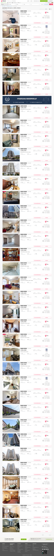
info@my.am (44, 546)
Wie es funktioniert (4, 548)
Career (3, 549)
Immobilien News (4, 547)
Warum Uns (11, 545)
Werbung (26, 551)
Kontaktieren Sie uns (49, 539)
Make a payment (24, 539)
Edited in (39, 12)
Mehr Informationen (37, 51)
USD (49, 2)
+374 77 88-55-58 (45, 547)
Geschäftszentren (27, 550)
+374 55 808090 (47, 45)
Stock (36, 16)
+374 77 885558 (47, 46)
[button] (4, 4)
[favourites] (46, 2)
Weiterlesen (46, 4)
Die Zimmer (30, 16)
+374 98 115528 (47, 32)
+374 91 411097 (47, 31)
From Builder (19, 550)
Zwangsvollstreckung (20, 549)
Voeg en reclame (12, 546)
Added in (35, 12)
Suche (51, 4)
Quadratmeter (23, 16)
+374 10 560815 (47, 33)
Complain (46, 51)
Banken (26, 549)
